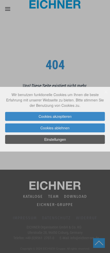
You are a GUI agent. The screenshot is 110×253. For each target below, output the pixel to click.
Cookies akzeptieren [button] (55, 116)
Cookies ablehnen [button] (55, 127)
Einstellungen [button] (55, 139)
